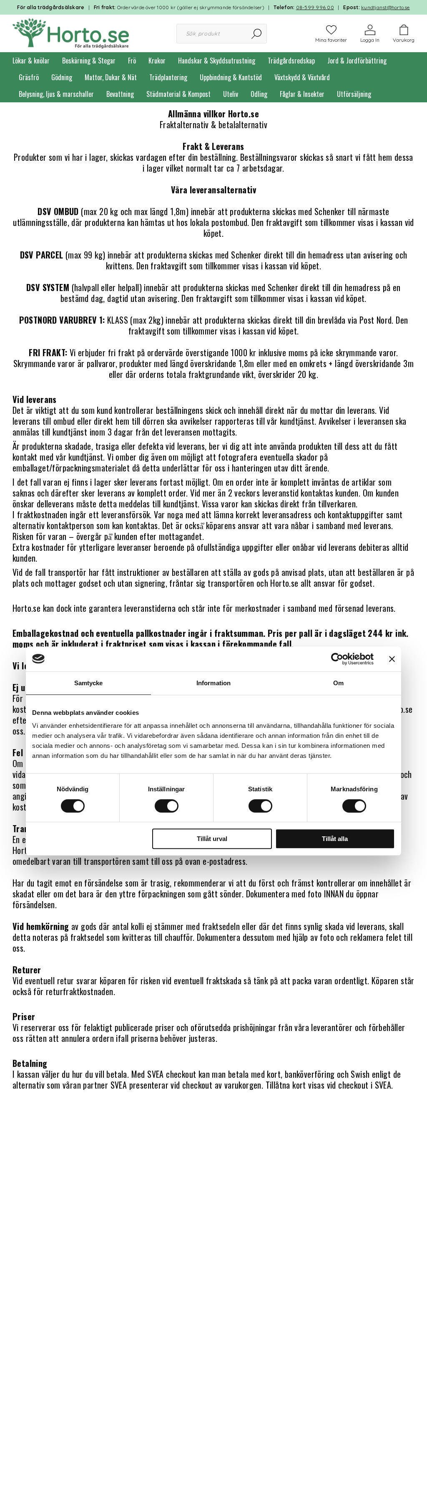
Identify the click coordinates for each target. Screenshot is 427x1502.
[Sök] (257, 33)
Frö (132, 61)
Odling (259, 94)
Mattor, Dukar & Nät (111, 77)
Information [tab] (213, 682)
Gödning (61, 77)
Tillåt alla (335, 838)
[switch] (166, 806)
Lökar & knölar (31, 61)
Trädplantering (168, 77)
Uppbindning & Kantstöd (231, 77)
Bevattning (120, 94)
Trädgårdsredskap (291, 61)
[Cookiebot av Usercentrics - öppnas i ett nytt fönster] (337, 659)
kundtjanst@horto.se (385, 7)
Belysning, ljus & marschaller (56, 94)
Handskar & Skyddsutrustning (216, 61)
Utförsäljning (354, 94)
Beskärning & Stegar (89, 61)
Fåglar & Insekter (302, 94)
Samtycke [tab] (88, 682)
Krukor (157, 61)
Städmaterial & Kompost (178, 94)
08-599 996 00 (315, 7)
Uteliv (230, 94)
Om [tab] (338, 682)
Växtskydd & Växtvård (302, 77)
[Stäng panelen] (392, 659)
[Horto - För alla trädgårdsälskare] (71, 32)
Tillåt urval (212, 838)
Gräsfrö (29, 77)
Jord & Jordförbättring (357, 61)
